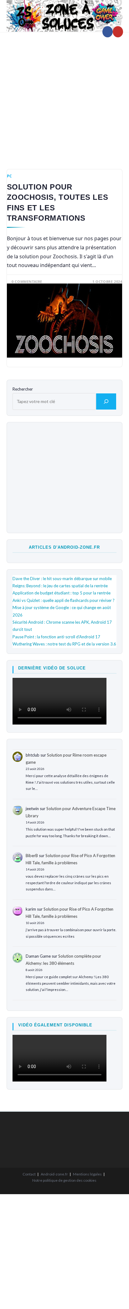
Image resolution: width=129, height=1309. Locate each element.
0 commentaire (27, 281)
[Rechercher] (106, 401)
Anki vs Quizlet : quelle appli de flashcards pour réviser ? (64, 600)
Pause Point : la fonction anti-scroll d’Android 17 (56, 636)
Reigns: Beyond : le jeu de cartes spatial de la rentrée (60, 585)
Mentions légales (87, 1174)
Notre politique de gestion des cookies (64, 1180)
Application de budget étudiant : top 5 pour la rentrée (62, 592)
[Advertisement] (64, 96)
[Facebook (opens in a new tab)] (107, 31)
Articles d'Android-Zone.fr (64, 547)
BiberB (32, 855)
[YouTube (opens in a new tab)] (118, 31)
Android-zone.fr (54, 1174)
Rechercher (23, 389)
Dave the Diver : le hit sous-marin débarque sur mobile (62, 578)
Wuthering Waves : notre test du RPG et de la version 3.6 (64, 643)
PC (9, 176)
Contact (29, 1174)
